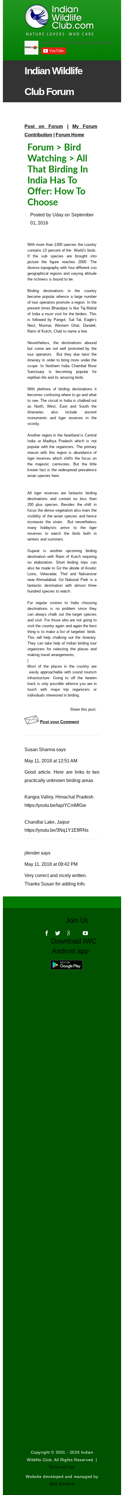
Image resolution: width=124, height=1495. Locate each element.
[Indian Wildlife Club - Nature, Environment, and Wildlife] (50, 20)
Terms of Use (62, 1467)
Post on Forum (44, 126)
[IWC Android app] (72, 963)
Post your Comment (59, 721)
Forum (40, 147)
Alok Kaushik (62, 1483)
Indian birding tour (81, 643)
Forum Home (70, 134)
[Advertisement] (62, 1169)
